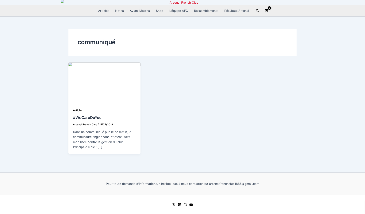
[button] (257, 10)
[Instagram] (179, 204)
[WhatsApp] (185, 204)
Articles (103, 11)
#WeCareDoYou (87, 117)
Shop (159, 11)
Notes (119, 11)
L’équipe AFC (178, 11)
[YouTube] (191, 204)
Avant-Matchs (140, 11)
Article (77, 110)
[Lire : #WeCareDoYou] (104, 82)
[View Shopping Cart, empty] (266, 11)
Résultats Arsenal (236, 11)
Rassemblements (206, 11)
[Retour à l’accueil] (182, 2)
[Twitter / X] (174, 204)
